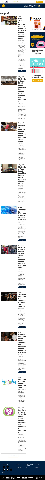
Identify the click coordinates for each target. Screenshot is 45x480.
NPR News (20, 292)
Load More (13, 455)
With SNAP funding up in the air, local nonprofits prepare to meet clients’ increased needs (22, 28)
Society (19, 332)
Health (19, 16)
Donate (40, 1)
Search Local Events (37, 80)
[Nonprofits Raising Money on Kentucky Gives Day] (9, 381)
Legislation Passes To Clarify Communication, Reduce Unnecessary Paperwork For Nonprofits (22, 421)
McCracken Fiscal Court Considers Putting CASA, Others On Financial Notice (22, 175)
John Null (19, 389)
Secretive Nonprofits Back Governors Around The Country (22, 300)
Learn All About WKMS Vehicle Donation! (37, 51)
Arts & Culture (21, 245)
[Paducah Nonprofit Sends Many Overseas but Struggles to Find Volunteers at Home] (9, 336)
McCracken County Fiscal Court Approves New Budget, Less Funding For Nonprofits (22, 90)
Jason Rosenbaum (21, 308)
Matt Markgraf (20, 143)
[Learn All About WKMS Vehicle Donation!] (37, 40)
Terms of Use (37, 470)
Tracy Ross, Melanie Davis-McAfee (21, 222)
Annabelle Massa (21, 40)
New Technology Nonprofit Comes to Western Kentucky (22, 214)
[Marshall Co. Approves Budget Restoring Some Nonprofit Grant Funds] (9, 126)
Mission (18, 464)
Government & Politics (21, 77)
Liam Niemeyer (20, 103)
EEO (26, 467)
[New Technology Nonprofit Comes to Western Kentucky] (9, 210)
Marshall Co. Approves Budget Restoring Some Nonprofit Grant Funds (22, 133)
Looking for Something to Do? (37, 76)
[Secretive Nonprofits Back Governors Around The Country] (9, 296)
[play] (3, 6)
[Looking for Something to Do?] (37, 65)
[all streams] (43, 5)
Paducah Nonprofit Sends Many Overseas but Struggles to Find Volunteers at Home (22, 343)
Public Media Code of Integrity (29, 465)
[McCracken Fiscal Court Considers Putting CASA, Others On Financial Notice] (9, 168)
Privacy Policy (19, 467)
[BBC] (24, 478)
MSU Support (37, 467)
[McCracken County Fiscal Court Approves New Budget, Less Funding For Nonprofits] (9, 80)
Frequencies (37, 464)
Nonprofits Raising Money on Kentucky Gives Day (22, 383)
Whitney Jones (20, 434)
